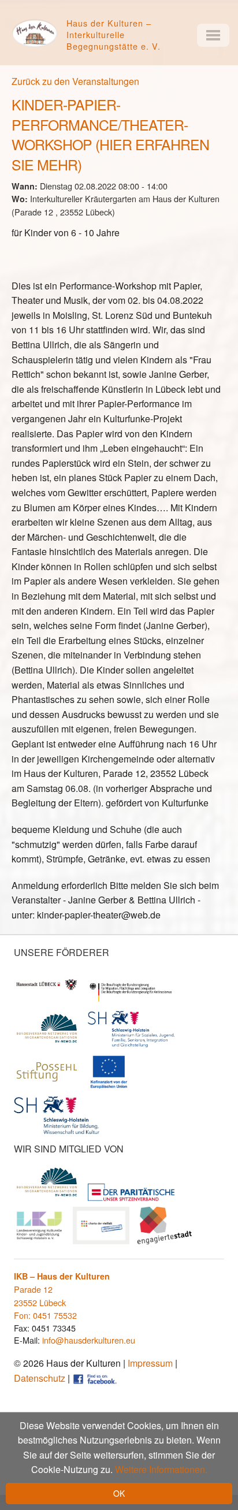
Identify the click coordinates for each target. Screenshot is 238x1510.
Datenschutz (39, 1378)
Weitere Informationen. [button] (161, 1469)
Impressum (150, 1363)
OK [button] (119, 1493)
